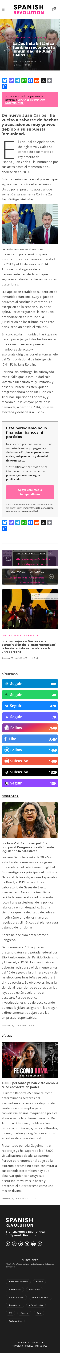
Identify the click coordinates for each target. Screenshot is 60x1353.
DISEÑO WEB (41, 1346)
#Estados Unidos (16, 1297)
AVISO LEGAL (24, 1342)
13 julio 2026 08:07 (18, 1199)
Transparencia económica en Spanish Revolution (25, 1233)
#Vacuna (24, 1313)
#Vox (39, 1313)
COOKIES (29, 1346)
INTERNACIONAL (35, 571)
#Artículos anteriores (18, 1281)
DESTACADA (18, 38)
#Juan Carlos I (15, 1305)
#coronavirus (15, 1289)
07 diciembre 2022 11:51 (31, 61)
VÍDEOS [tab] (7, 1036)
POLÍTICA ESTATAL (36, 38)
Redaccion (16, 61)
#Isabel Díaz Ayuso (40, 1297)
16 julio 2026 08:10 (18, 1025)
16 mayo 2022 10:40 (19, 658)
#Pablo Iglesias (36, 1305)
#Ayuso (39, 1281)
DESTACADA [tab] (10, 796)
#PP (10, 1313)
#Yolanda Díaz (15, 1321)
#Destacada (34, 1289)
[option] (30, 914)
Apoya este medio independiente (30, 492)
